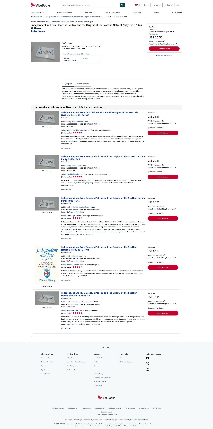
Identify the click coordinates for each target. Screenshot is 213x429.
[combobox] (90, 5)
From (70, 59)
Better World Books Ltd (77, 130)
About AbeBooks (99, 358)
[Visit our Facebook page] (147, 358)
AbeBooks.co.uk (58, 408)
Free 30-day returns (164, 55)
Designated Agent (100, 382)
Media (96, 362)
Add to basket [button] (164, 49)
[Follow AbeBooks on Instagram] (147, 369)
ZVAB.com (157, 408)
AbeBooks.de (73, 408)
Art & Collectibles (113, 12)
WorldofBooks (73, 174)
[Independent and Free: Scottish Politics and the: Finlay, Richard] (47, 168)
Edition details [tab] (82, 83)
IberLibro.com (144, 408)
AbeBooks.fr (86, 408)
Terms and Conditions (140, 420)
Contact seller (66, 148)
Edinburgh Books (74, 216)
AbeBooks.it (99, 408)
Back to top (106, 347)
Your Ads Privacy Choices (102, 378)
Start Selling (177, 12)
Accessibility (98, 385)
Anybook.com (72, 310)
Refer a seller (71, 370)
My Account (157, 5)
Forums (96, 370)
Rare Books (89, 12)
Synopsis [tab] (68, 83)
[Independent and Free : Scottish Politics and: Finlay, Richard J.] (47, 124)
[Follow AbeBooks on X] (147, 364)
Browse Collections (64, 12)
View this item (153, 34)
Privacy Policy (98, 374)
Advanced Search (37, 12)
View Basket (45, 374)
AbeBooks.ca (130, 408)
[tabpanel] (103, 93)
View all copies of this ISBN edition (76, 54)
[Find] (122, 5)
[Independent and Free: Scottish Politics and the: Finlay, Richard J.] (47, 210)
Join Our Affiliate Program (76, 362)
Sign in (146, 5)
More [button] (98, 98)
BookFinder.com (106, 413)
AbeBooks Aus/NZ (114, 408)
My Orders (44, 370)
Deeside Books (73, 265)
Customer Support (126, 362)
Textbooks (137, 12)
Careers (96, 366)
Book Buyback (72, 366)
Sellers (156, 12)
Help (178, 5)
